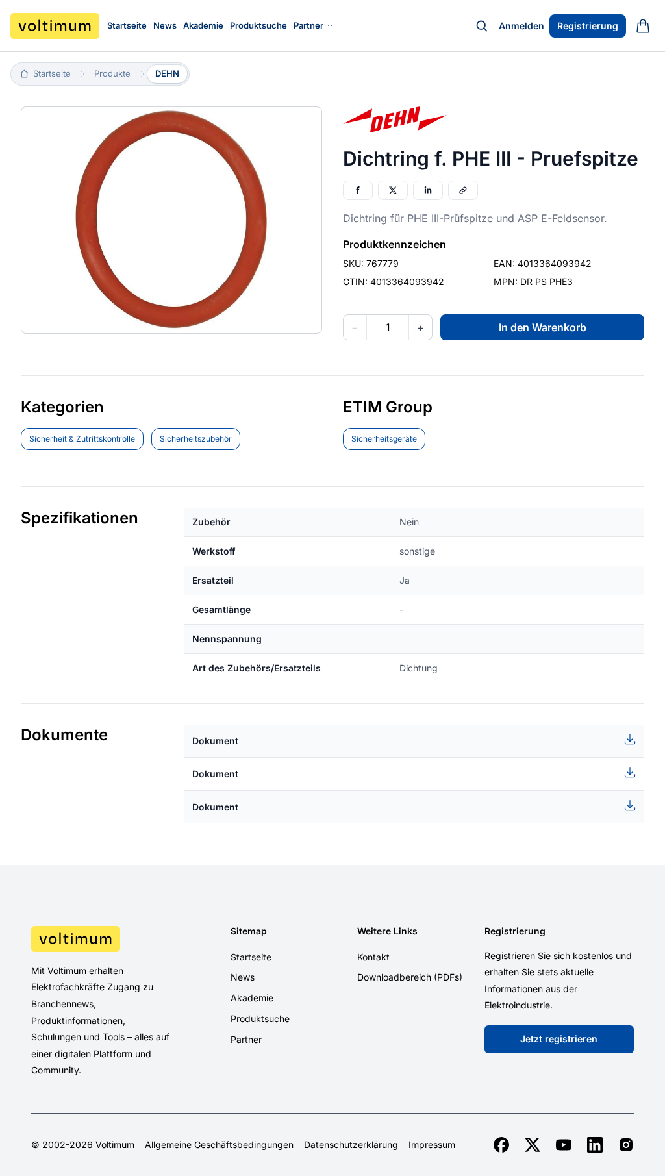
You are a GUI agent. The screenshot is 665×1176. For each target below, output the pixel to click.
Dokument (215, 740)
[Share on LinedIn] (428, 190)
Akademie (203, 25)
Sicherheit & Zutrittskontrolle (82, 439)
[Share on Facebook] (358, 190)
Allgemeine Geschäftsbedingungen (219, 1145)
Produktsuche (258, 25)
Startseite (127, 25)
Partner (308, 25)
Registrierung (587, 25)
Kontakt (373, 956)
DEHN (167, 73)
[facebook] (501, 1145)
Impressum (431, 1145)
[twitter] (532, 1145)
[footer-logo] (100, 939)
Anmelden (521, 25)
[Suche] (482, 26)
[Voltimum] (54, 26)
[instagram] (626, 1145)
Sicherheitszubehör (196, 439)
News (165, 25)
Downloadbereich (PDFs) (409, 976)
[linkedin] (595, 1145)
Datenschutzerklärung (351, 1145)
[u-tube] (563, 1145)
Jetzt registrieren (558, 1038)
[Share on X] (393, 190)
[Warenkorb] (643, 26)
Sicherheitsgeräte (384, 439)
